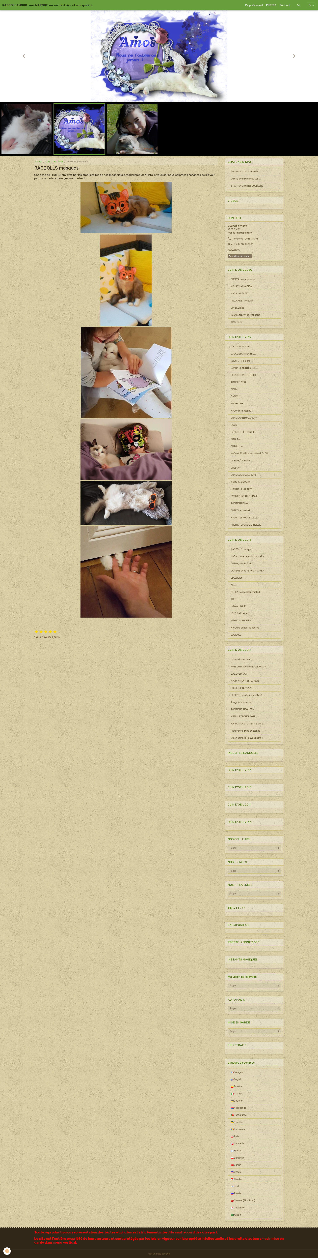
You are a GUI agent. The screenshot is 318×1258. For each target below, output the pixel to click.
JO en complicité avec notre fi (247, 738)
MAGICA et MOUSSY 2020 (244, 517)
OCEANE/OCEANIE (240, 460)
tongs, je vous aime (241, 702)
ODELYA (235, 467)
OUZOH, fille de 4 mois (242, 563)
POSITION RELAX (239, 503)
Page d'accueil (254, 5)
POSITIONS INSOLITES (242, 709)
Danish (237, 1165)
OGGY (234, 425)
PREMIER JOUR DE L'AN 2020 (246, 524)
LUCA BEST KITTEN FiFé (243, 432)
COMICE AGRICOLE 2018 (243, 475)
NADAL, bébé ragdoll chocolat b (247, 556)
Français (238, 1072)
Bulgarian (239, 1157)
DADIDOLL (236, 634)
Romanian (239, 1129)
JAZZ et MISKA (239, 673)
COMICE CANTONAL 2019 (244, 418)
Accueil (38, 161)
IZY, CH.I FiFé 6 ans (240, 360)
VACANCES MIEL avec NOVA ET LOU (249, 453)
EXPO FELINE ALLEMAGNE (244, 496)
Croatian (238, 1179)
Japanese (239, 1207)
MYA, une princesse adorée (245, 627)
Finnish (237, 1150)
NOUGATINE (237, 403)
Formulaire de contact (240, 256)
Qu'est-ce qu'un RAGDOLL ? (245, 178)
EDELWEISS (237, 577)
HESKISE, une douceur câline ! (246, 695)
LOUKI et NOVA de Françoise (245, 315)
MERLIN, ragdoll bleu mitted (245, 592)
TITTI (233, 599)
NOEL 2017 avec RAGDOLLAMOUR (248, 666)
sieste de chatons (240, 482)
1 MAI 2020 (236, 322)
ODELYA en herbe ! (240, 510)
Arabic (237, 1214)
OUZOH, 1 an (237, 446)
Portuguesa (240, 1115)
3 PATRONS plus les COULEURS (247, 185)
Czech (237, 1172)
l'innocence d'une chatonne (245, 730)
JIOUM (234, 389)
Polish (237, 1136)
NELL (233, 585)
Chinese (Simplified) (244, 1200)
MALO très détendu (241, 410)
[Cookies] (7, 1251)
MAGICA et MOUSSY (241, 489)
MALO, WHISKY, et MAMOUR (245, 681)
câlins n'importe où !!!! (242, 659)
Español (238, 1086)
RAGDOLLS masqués (242, 549)
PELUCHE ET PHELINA (242, 300)
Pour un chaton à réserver (245, 171)
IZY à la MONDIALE (240, 346)
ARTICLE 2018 (238, 382)
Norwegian (239, 1143)
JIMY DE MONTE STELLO (243, 375)
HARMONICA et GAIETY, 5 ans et (248, 723)
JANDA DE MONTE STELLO (244, 368)
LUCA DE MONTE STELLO (243, 353)
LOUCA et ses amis (241, 613)
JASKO (234, 396)
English (237, 1079)
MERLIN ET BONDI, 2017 (243, 716)
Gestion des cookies (159, 1253)
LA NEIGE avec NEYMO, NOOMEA (247, 570)
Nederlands (240, 1108)
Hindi (236, 1186)
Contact (285, 5)
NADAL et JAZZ (239, 293)
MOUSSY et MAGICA (241, 286)
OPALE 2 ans (237, 307)
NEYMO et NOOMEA (241, 620)
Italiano (238, 1093)
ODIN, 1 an (236, 439)
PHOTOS (271, 5)
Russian (238, 1193)
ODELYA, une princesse (243, 279)
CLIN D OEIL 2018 (54, 161)
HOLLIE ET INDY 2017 (242, 688)
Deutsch (238, 1100)
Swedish (238, 1122)
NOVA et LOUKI (238, 606)
